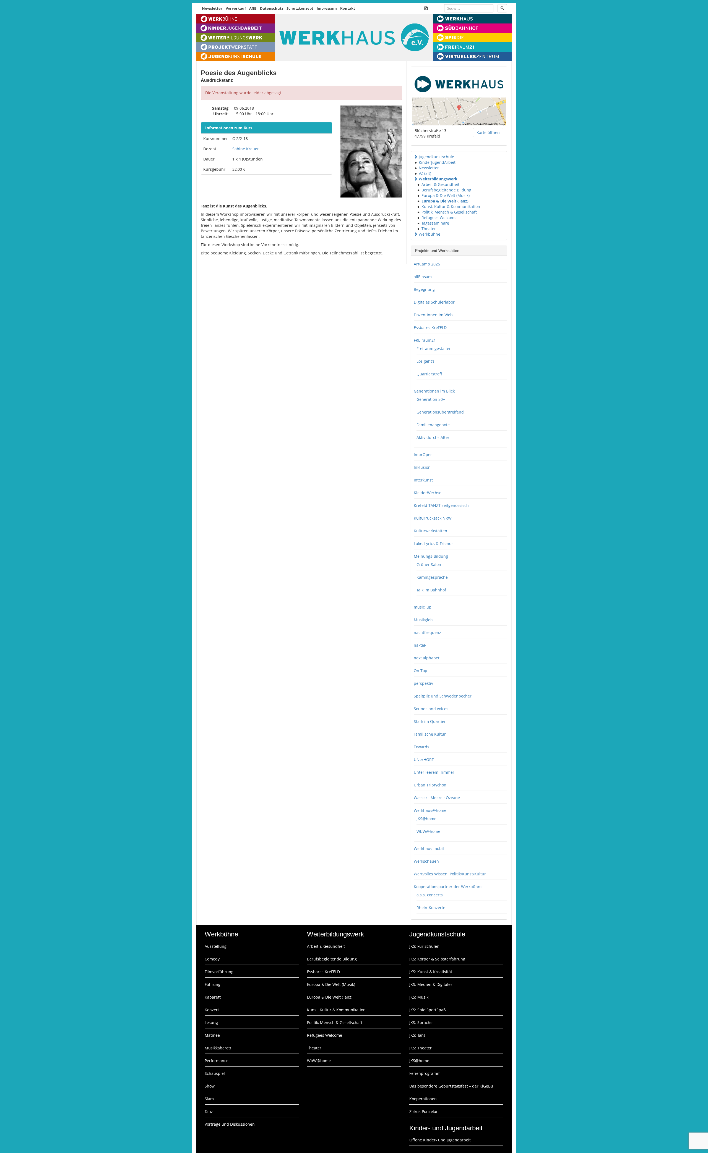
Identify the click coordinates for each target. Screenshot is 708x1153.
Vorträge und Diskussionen (230, 1124)
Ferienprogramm (425, 1073)
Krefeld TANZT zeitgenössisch (441, 505)
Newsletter (212, 8)
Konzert (212, 1009)
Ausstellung (216, 946)
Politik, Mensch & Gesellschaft (449, 212)
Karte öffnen (488, 132)
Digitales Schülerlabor (434, 302)
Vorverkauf (236, 8)
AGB (253, 8)
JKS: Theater (420, 1048)
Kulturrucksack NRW (433, 518)
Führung (212, 984)
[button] (416, 156)
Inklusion (422, 467)
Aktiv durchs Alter (433, 437)
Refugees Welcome (439, 217)
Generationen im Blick (434, 391)
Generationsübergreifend (440, 412)
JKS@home (426, 818)
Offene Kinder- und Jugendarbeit (440, 1140)
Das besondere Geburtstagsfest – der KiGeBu (451, 1086)
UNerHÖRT (424, 759)
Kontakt (347, 8)
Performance (216, 1060)
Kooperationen (423, 1098)
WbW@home (428, 831)
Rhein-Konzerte (431, 907)
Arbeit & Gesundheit (440, 184)
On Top (420, 670)
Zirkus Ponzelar (423, 1111)
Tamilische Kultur (430, 734)
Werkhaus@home (430, 810)
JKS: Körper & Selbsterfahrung (437, 959)
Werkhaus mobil (429, 848)
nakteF (420, 645)
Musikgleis (423, 619)
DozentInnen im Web (433, 314)
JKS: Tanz (417, 1035)
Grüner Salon (429, 564)
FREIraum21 (425, 340)
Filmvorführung (219, 971)
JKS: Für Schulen (424, 946)
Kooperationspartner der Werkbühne (448, 886)
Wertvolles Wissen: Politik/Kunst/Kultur (450, 873)
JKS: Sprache (421, 1022)
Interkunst (423, 480)
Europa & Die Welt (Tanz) (444, 201)
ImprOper (423, 454)
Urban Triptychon (430, 785)
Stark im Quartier (430, 721)
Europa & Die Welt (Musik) (445, 195)
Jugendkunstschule (436, 156)
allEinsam (423, 276)
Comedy (212, 959)
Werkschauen (426, 861)
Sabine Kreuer (245, 148)
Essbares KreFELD (430, 327)
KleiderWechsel (428, 492)
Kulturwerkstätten (430, 530)
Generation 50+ (431, 399)
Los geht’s (425, 361)
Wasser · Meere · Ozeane (437, 797)
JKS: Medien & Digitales (430, 984)
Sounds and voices (431, 708)
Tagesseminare (435, 223)
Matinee (212, 1035)
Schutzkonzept (300, 8)
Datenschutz (271, 8)
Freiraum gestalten (434, 348)
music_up (422, 607)
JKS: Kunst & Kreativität (430, 971)
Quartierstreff (429, 374)
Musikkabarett (218, 1048)
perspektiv (423, 683)
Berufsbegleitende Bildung (446, 190)
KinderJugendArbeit (437, 162)
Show (210, 1086)
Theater (428, 228)
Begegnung (424, 289)
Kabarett (213, 997)
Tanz (209, 1111)
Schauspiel (215, 1073)
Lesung (211, 1022)
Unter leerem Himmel (434, 772)
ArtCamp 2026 (427, 264)
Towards (421, 746)
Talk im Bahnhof (431, 590)
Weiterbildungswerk (438, 178)
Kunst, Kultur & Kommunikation (450, 206)
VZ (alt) (425, 173)
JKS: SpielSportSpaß (427, 1009)
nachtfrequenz (427, 632)
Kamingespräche (432, 577)
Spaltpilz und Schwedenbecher (443, 696)
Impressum (327, 8)
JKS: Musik (418, 997)
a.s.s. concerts (430, 894)
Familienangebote (433, 424)
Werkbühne (429, 234)
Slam (209, 1098)
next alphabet (426, 657)
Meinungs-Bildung (431, 556)
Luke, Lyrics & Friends (434, 543)
